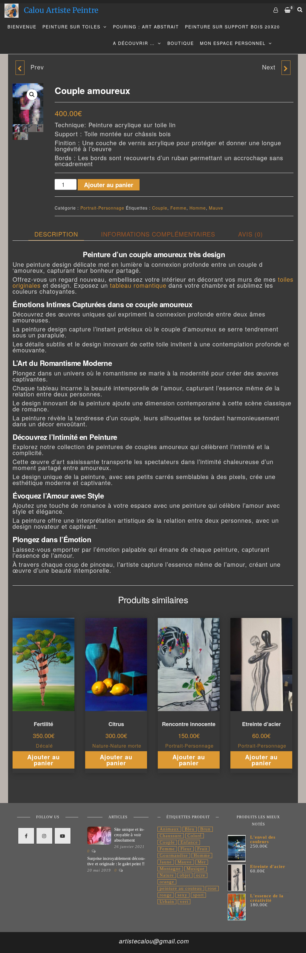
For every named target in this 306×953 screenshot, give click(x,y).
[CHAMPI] (20, 67)
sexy (182, 895)
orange (167, 881)
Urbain (167, 901)
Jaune (166, 862)
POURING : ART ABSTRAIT (146, 27)
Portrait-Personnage (102, 208)
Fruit (202, 848)
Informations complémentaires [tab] (158, 234)
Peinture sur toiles (71, 27)
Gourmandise (174, 855)
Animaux (169, 829)
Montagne (170, 868)
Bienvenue (21, 27)
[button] (32, 94)
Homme (197, 208)
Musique (195, 868)
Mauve (216, 208)
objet (185, 875)
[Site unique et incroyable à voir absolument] (99, 835)
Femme (178, 208)
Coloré (194, 835)
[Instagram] (44, 836)
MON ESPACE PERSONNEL (233, 43)
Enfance (189, 842)
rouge (166, 895)
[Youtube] (62, 836)
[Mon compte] (276, 9)
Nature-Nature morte (116, 745)
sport (198, 895)
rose (212, 888)
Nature (167, 875)
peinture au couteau (181, 888)
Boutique (180, 43)
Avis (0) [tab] (250, 234)
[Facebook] (26, 836)
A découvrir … (134, 43)
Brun (205, 829)
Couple (159, 208)
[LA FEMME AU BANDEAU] (285, 67)
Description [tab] (56, 234)
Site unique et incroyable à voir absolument (129, 835)
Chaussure (171, 835)
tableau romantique (138, 285)
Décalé (44, 745)
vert (184, 901)
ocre (200, 875)
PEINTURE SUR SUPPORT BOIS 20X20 (232, 27)
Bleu (190, 829)
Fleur (186, 848)
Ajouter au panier (108, 184)
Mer (202, 862)
